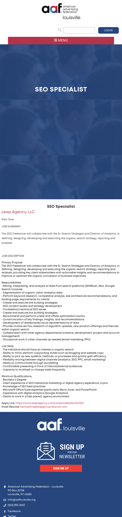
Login (108, 30)
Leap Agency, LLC (18, 212)
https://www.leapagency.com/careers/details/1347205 (50, 403)
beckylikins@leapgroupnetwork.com (43, 407)
